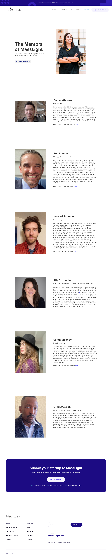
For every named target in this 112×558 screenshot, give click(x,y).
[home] (14, 10)
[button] (62, 9)
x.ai (80, 292)
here (77, 124)
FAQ (70, 10)
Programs (54, 10)
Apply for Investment (100, 10)
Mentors (86, 10)
